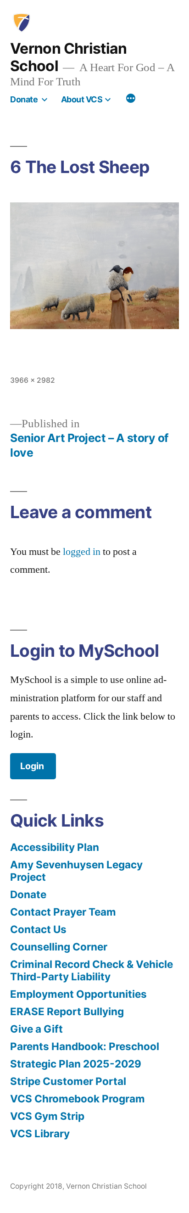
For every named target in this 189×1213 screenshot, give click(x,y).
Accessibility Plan (54, 847)
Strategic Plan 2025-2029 (75, 1063)
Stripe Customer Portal (68, 1081)
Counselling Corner (58, 946)
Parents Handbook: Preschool (84, 1046)
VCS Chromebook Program (77, 1098)
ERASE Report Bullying (67, 1011)
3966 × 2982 (32, 380)
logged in (81, 551)
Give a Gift (36, 1029)
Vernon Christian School (68, 57)
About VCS (82, 99)
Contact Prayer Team (63, 912)
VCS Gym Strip (47, 1116)
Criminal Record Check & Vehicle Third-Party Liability (91, 970)
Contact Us (38, 929)
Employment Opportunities (78, 994)
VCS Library (40, 1133)
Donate (24, 99)
